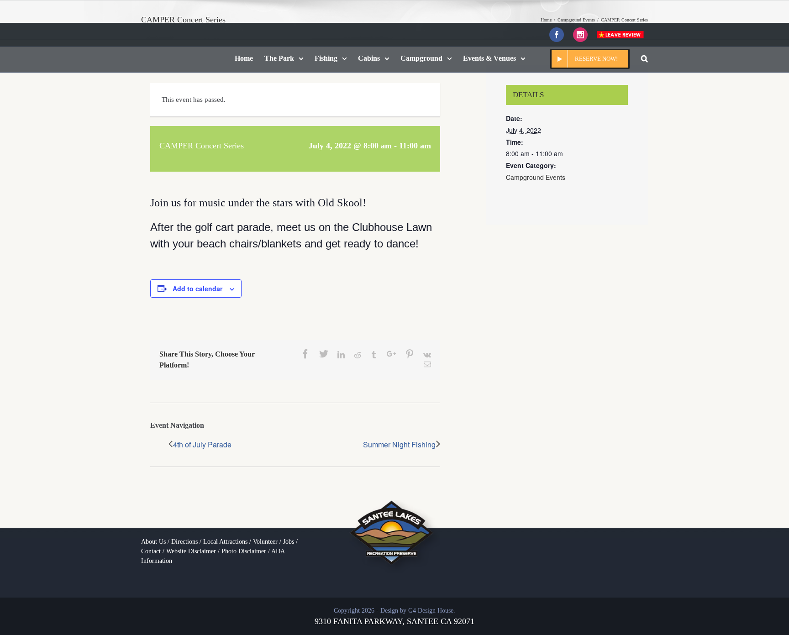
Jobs (288, 541)
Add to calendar (197, 288)
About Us (153, 541)
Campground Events (535, 177)
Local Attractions (225, 541)
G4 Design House (430, 610)
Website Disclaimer (191, 551)
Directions (184, 541)
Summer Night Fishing (399, 444)
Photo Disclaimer (243, 551)
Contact (151, 551)
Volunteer (265, 541)
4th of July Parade (202, 444)
